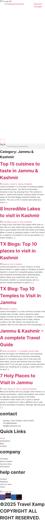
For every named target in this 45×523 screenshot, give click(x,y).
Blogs (11, 4)
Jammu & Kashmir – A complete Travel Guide (21, 337)
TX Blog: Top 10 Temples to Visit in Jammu (20, 295)
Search (3, 145)
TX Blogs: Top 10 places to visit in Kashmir (18, 250)
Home (6, 4)
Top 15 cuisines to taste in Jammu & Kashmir (20, 170)
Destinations (19, 4)
